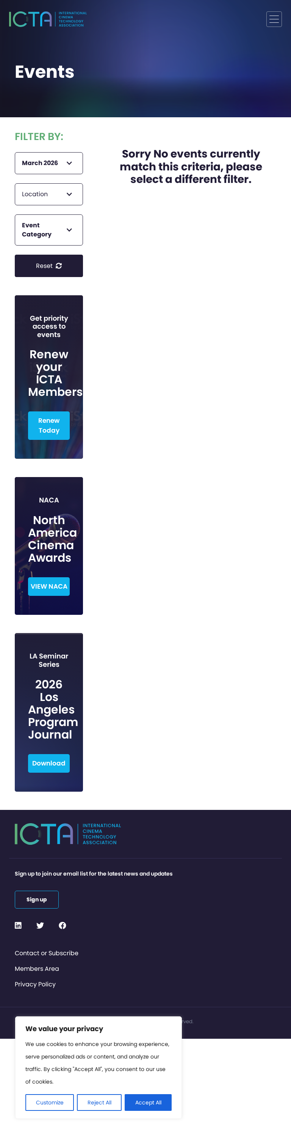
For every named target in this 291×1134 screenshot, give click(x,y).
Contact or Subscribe (46, 953)
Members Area (37, 968)
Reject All (99, 1102)
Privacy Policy (35, 984)
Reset (45, 265)
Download (49, 763)
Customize (50, 1102)
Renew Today (48, 425)
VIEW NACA (49, 586)
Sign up (37, 899)
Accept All (148, 1102)
